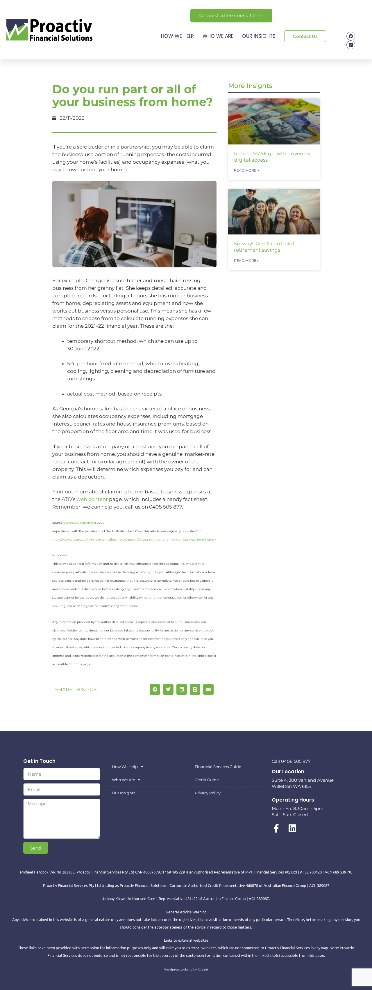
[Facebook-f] (276, 828)
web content (92, 499)
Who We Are (218, 36)
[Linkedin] (350, 44)
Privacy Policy (208, 792)
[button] (155, 689)
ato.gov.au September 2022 (84, 523)
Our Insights (259, 36)
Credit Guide (207, 779)
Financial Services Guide (218, 766)
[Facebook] (350, 36)
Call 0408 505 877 (291, 761)
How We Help (177, 36)
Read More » (246, 170)
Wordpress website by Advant (186, 969)
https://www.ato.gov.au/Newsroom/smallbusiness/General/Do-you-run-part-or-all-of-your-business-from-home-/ (134, 539)
